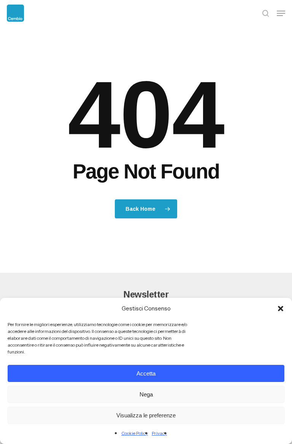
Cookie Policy (134, 433)
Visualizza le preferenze (146, 415)
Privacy (159, 433)
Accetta (146, 373)
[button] (280, 308)
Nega (146, 394)
